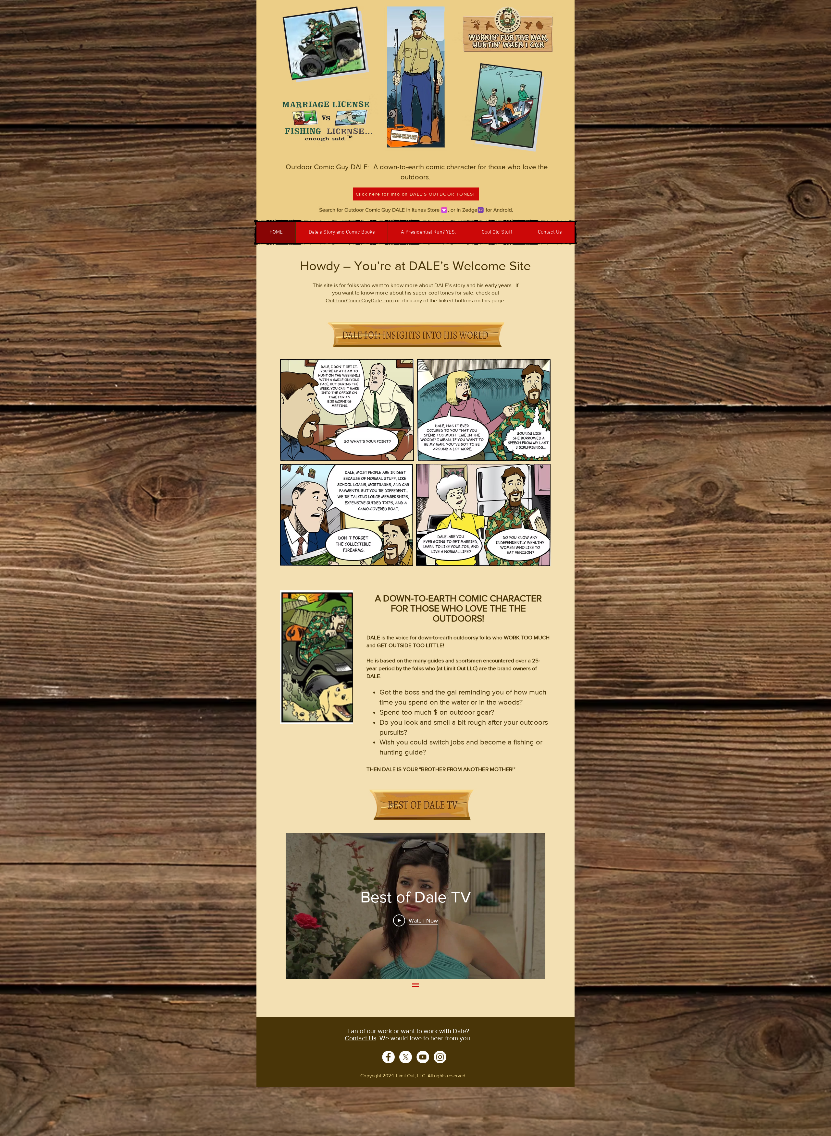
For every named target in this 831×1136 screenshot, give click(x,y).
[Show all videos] (415, 985)
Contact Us (360, 1038)
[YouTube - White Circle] (422, 1057)
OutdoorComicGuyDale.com (360, 300)
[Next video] (532, 906)
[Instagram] (440, 1057)
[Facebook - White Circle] (388, 1057)
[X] (405, 1057)
